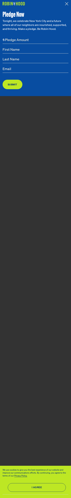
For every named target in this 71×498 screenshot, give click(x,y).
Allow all (37, 487)
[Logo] (14, 4)
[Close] (66, 4)
